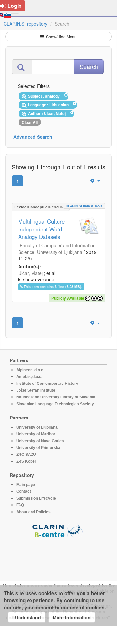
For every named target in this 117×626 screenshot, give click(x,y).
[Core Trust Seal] (58, 556)
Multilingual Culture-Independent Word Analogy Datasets (42, 229)
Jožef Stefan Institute (35, 390)
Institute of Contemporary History (47, 383)
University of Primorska (38, 447)
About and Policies (33, 512)
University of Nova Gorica (40, 441)
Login (14, 5)
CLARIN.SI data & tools (84, 206)
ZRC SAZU (26, 454)
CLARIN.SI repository (25, 23)
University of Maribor (35, 434)
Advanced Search (32, 137)
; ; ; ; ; (56, 276)
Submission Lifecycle (36, 498)
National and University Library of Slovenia (55, 397)
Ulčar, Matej (30, 273)
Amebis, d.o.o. (29, 376)
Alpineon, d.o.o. (30, 370)
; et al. (37, 276)
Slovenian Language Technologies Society (55, 404)
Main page (25, 484)
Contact (23, 491)
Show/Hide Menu (61, 36)
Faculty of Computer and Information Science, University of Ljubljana (57, 248)
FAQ (20, 505)
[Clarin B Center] (58, 530)
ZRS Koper (26, 461)
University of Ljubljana (37, 427)
